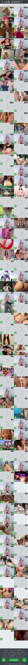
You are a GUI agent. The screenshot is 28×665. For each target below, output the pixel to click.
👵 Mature (13, 652)
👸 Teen (18, 652)
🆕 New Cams (15, 655)
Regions (10, 663)
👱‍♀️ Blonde (23, 652)
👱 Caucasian (21, 650)
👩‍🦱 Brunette (4, 654)
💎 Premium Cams (14, 657)
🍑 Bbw (15, 654)
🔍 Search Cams (20, 661)
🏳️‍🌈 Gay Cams (21, 655)
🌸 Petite (20, 654)
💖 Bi (10, 655)
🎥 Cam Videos (7, 661)
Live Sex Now (14, 660)
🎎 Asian (6, 650)
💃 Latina (15, 650)
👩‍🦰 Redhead (10, 654)
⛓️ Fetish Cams (22, 657)
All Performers (20, 663)
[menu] (3, 660)
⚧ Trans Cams (6, 657)
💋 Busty (24, 654)
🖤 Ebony (11, 650)
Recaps (16, 663)
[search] (24, 660)
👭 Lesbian (6, 655)
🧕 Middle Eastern (6, 652)
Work (13, 663)
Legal (24, 663)
